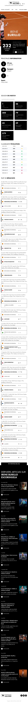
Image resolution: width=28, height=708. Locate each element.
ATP (12, 9)
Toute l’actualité (5, 9)
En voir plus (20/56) (14, 463)
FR (22, 3)
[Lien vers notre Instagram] (26, 696)
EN (24, 3)
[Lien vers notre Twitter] (24, 696)
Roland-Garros (23, 9)
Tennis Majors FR (14, 3)
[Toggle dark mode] (20, 4)
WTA (16, 9)
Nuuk (20, 701)
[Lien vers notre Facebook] (21, 696)
